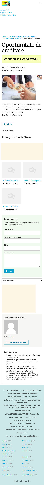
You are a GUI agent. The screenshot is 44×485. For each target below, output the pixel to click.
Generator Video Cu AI (22, 420)
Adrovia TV (4, 10)
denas (11, 337)
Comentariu (9, 253)
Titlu (6, 245)
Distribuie (8, 124)
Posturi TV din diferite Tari (22, 426)
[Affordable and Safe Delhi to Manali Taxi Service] (11, 170)
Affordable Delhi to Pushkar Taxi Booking (11, 207)
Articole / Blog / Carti (8, 15)
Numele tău (9, 229)
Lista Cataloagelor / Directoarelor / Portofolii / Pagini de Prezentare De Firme (22, 406)
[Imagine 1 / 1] (19, 87)
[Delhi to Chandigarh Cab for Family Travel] (32, 170)
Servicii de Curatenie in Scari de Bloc (26, 390)
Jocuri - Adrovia (30, 417)
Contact (6, 390)
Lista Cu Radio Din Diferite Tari (22, 423)
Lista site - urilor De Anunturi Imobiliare (22, 436)
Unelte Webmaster (22, 411)
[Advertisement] (22, 25)
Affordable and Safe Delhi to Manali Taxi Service (11, 181)
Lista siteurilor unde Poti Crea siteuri (22, 397)
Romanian (26, 481)
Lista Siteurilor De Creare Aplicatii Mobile (22, 430)
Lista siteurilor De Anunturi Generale (22, 394)
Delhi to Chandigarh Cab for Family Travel (32, 181)
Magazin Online (6, 13)
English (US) (18, 481)
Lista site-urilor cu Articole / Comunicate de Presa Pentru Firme (22, 401)
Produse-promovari (15, 417)
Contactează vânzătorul (16, 342)
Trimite (9, 271)
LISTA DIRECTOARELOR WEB (16, 414)
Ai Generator (22, 433)
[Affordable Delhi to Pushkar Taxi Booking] (11, 196)
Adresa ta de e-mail (12, 237)
